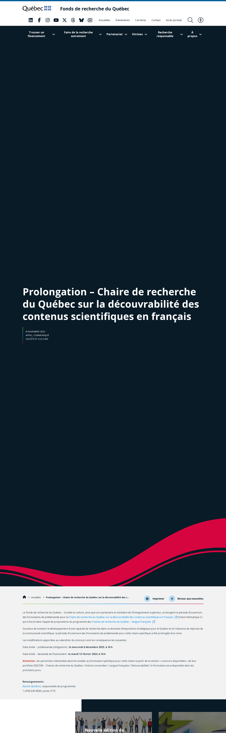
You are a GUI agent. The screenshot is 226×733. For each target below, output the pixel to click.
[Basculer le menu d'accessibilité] (200, 20)
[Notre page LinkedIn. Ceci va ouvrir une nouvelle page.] (31, 20)
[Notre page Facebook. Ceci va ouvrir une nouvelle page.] (39, 20)
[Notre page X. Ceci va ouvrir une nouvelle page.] (64, 20)
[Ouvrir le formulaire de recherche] (190, 20)
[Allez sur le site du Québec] (37, 8)
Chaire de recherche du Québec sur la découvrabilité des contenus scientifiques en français (121, 617)
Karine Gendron (32, 686)
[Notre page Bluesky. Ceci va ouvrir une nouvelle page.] (81, 20)
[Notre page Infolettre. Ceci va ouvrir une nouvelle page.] (90, 20)
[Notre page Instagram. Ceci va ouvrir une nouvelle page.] (48, 20)
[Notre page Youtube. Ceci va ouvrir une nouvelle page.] (56, 20)
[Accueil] (25, 597)
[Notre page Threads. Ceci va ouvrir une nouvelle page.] (73, 20)
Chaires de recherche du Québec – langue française (121, 621)
